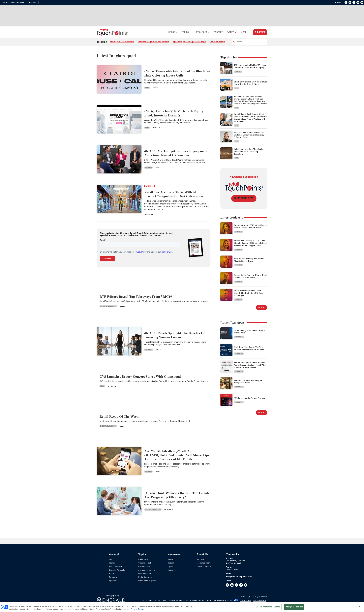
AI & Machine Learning (146, 570)
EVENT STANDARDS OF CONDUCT (199, 601)
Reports (170, 566)
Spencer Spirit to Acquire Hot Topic (189, 42)
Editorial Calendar (203, 563)
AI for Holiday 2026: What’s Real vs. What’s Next (250, 331)
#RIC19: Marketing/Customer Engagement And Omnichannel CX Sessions (175, 153)
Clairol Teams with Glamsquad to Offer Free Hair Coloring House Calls (177, 73)
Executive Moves (144, 566)
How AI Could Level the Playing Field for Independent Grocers (250, 276)
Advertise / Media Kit (204, 566)
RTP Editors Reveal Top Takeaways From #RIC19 (136, 296)
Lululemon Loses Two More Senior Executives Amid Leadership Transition (249, 151)
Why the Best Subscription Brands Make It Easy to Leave (249, 259)
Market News (143, 559)
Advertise (32, 3)
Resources (201, 32)
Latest (171, 32)
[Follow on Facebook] (346, 2)
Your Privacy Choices (224, 601)
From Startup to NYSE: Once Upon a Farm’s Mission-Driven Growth (250, 226)
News (147, 87)
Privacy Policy (137, 609)
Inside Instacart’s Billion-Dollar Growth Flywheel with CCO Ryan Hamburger (248, 293)
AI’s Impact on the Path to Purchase (249, 398)
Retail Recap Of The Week (119, 416)
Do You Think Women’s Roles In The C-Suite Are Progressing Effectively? (177, 494)
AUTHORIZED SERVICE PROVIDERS (171, 601)
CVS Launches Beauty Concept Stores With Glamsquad (140, 376)
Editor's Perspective (153, 509)
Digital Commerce (145, 577)
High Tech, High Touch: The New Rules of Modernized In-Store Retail (249, 348)
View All (262, 307)
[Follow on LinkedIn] (350, 2)
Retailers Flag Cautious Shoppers (153, 42)
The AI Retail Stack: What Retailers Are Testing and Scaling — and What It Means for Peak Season (250, 365)
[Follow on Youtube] (361, 2)
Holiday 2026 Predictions (122, 42)
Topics (185, 32)
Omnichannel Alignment (147, 581)
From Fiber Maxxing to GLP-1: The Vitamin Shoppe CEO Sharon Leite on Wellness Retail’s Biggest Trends (250, 243)
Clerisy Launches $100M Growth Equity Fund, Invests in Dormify (173, 113)
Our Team (200, 559)
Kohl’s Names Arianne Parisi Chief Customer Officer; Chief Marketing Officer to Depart (249, 135)
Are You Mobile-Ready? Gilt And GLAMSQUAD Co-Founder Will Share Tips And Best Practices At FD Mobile (176, 455)
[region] (182, 607)
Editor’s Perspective (116, 566)
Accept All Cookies (294, 607)
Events (230, 32)
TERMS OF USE (245, 601)
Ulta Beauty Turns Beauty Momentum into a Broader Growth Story (250, 83)
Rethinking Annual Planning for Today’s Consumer (248, 381)
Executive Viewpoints (108, 306)
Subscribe (260, 32)
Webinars (170, 559)
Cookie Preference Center (268, 607)
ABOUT (144, 601)
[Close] (359, 607)
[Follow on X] (353, 2)
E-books (170, 570)
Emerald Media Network (13, 3)
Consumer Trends (145, 563)
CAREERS (152, 601)
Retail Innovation (144, 574)
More (243, 32)
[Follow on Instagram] (357, 2)
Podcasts (238, 231)
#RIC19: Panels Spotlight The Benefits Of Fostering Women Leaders (174, 335)
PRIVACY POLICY (259, 601)
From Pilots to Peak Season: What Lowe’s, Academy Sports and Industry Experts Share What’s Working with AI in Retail (250, 117)
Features (148, 167)
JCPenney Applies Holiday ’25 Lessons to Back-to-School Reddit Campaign (250, 66)
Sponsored (113, 581)
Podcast (218, 32)
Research (170, 563)
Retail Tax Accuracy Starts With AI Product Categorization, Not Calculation (173, 194)
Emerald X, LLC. (247, 597)
